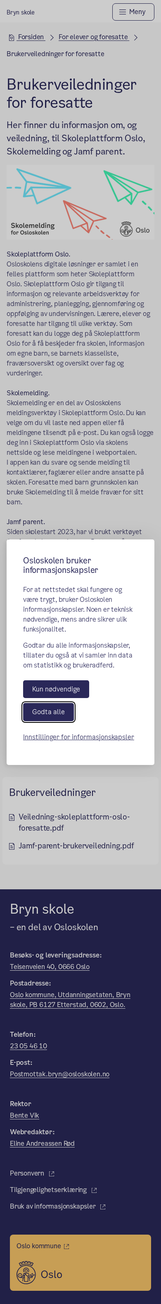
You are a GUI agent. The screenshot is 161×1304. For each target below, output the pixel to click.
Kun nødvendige (56, 689)
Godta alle (48, 712)
